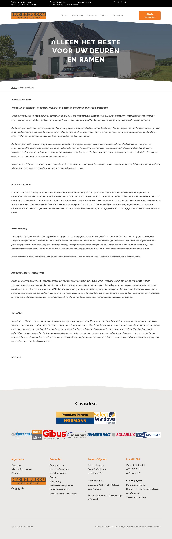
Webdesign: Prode (153, 527)
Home (14, 87)
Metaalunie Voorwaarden (106, 527)
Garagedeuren (57, 465)
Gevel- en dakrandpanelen (63, 493)
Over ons (16, 465)
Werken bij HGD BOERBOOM (23, 5)
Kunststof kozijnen (59, 469)
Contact (15, 473)
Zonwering (55, 481)
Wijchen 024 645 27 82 (22, 2)
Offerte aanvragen (150, 15)
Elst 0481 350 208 (58, 2)
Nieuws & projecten (21, 469)
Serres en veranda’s (60, 489)
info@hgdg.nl (85, 2)
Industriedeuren (58, 473)
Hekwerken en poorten (62, 485)
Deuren (53, 477)
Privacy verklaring (125, 527)
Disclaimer (139, 527)
